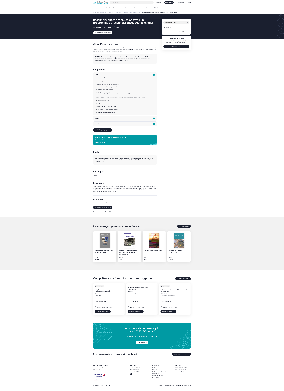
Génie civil (111, 12)
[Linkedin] (131, 374)
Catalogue (155, 369)
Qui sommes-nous (135, 367)
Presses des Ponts (157, 375)
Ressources (174, 8)
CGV (160, 385)
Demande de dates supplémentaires (176, 31)
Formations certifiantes (131, 8)
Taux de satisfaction (180, 371)
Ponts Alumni (155, 377)
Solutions (146, 8)
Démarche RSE (134, 371)
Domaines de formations (112, 8)
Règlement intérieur (180, 369)
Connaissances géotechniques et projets (131, 12)
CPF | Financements (159, 8)
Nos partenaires (134, 369)
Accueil (94, 12)
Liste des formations (102, 12)
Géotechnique (118, 12)
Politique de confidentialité (183, 385)
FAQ (153, 367)
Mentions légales (169, 385)
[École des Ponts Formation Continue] (100, 2)
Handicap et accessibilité (181, 367)
